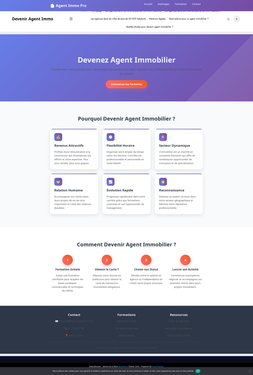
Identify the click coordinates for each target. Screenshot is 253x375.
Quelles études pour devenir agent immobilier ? (149, 26)
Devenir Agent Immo (32, 19)
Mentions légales (157, 18)
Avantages (163, 4)
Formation (181, 4)
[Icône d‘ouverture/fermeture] (71, 19)
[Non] (249, 371)
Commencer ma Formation (126, 84)
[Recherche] (228, 19)
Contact (196, 4)
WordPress (123, 366)
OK (198, 371)
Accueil (148, 4)
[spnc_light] (237, 19)
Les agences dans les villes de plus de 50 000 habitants (118, 18)
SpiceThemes (158, 366)
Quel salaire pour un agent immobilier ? (189, 18)
